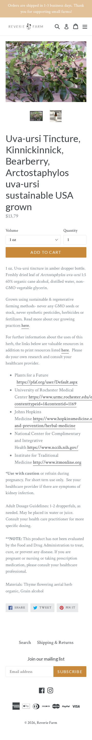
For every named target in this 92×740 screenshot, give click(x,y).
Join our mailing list (46, 659)
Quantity (70, 230)
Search (25, 642)
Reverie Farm (47, 722)
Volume (12, 230)
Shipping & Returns (55, 642)
